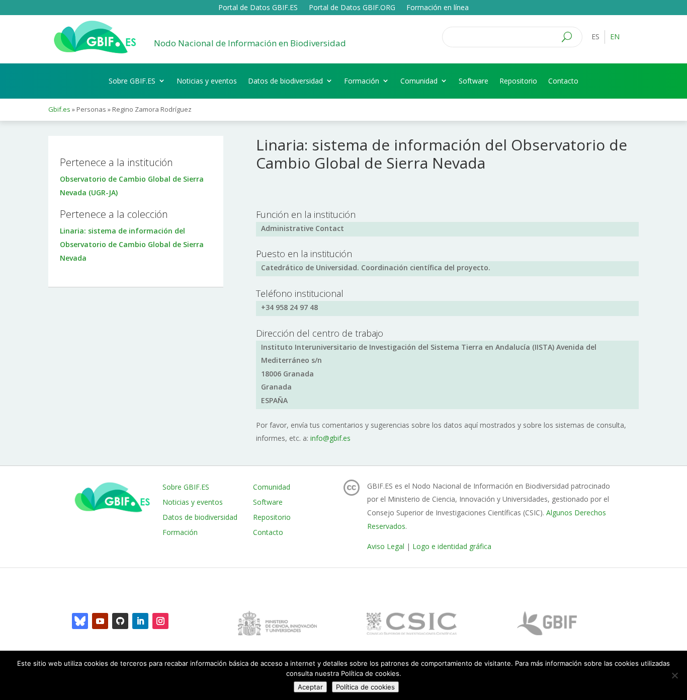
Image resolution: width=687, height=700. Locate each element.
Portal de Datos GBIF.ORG (352, 8)
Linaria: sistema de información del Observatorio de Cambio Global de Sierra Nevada (132, 244)
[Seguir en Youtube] (100, 621)
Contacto (563, 81)
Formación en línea (437, 8)
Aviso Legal (385, 546)
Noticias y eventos (207, 81)
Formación (361, 81)
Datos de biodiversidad (285, 81)
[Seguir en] (80, 621)
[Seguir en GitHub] (120, 621)
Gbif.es (59, 109)
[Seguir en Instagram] (160, 621)
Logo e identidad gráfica (451, 546)
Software (473, 81)
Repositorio (518, 81)
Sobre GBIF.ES (132, 81)
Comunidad (419, 81)
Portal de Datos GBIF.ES (258, 8)
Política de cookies (365, 687)
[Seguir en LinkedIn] (140, 621)
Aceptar (310, 687)
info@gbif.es (330, 438)
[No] (674, 675)
